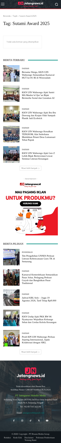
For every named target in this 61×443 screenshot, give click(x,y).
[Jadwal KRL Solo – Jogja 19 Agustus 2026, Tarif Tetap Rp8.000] (11, 297)
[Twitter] (39, 421)
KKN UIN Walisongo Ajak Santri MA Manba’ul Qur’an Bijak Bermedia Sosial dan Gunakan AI (38, 95)
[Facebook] (14, 421)
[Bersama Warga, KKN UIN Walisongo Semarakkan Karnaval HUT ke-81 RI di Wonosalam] (11, 73)
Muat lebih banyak (29, 168)
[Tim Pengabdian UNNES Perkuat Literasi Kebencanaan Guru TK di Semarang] (11, 257)
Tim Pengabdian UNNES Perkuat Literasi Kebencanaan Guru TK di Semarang (38, 259)
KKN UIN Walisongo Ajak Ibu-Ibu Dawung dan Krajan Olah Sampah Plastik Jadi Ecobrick (39, 115)
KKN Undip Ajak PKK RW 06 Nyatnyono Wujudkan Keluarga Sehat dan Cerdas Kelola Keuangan (39, 319)
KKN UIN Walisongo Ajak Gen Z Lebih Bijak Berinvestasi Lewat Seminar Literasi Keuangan (38, 156)
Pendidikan (27, 252)
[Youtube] (47, 421)
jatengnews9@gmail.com (33, 413)
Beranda (7, 16)
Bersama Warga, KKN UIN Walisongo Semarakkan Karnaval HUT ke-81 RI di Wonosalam (38, 75)
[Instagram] (22, 421)
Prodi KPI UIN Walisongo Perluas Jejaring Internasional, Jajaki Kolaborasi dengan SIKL (38, 340)
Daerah (25, 68)
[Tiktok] (30, 421)
